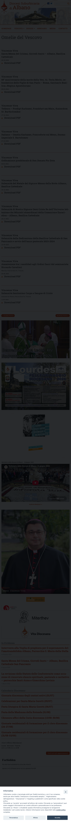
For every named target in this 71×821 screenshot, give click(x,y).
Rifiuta (35, 818)
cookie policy (61, 810)
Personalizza (13, 818)
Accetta (57, 818)
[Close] (66, 792)
